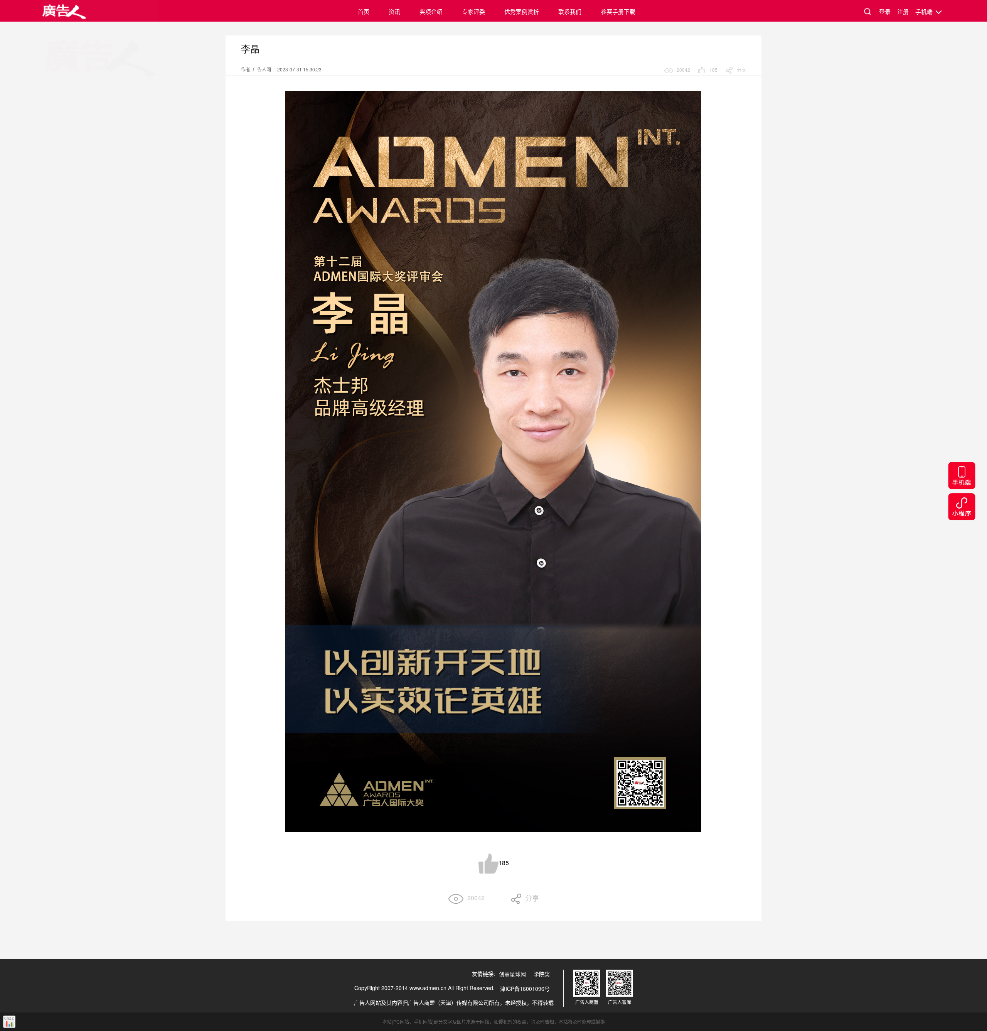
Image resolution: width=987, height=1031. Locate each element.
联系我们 (569, 11)
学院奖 (542, 974)
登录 (885, 11)
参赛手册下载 (618, 11)
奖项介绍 (431, 11)
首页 (363, 11)
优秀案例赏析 (521, 11)
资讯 (394, 11)
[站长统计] (9, 1022)
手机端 (924, 11)
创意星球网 (512, 974)
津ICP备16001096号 (525, 988)
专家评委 (473, 11)
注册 (903, 11)
